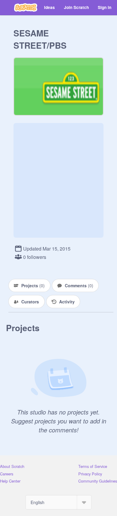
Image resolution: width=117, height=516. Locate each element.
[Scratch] (26, 7)
